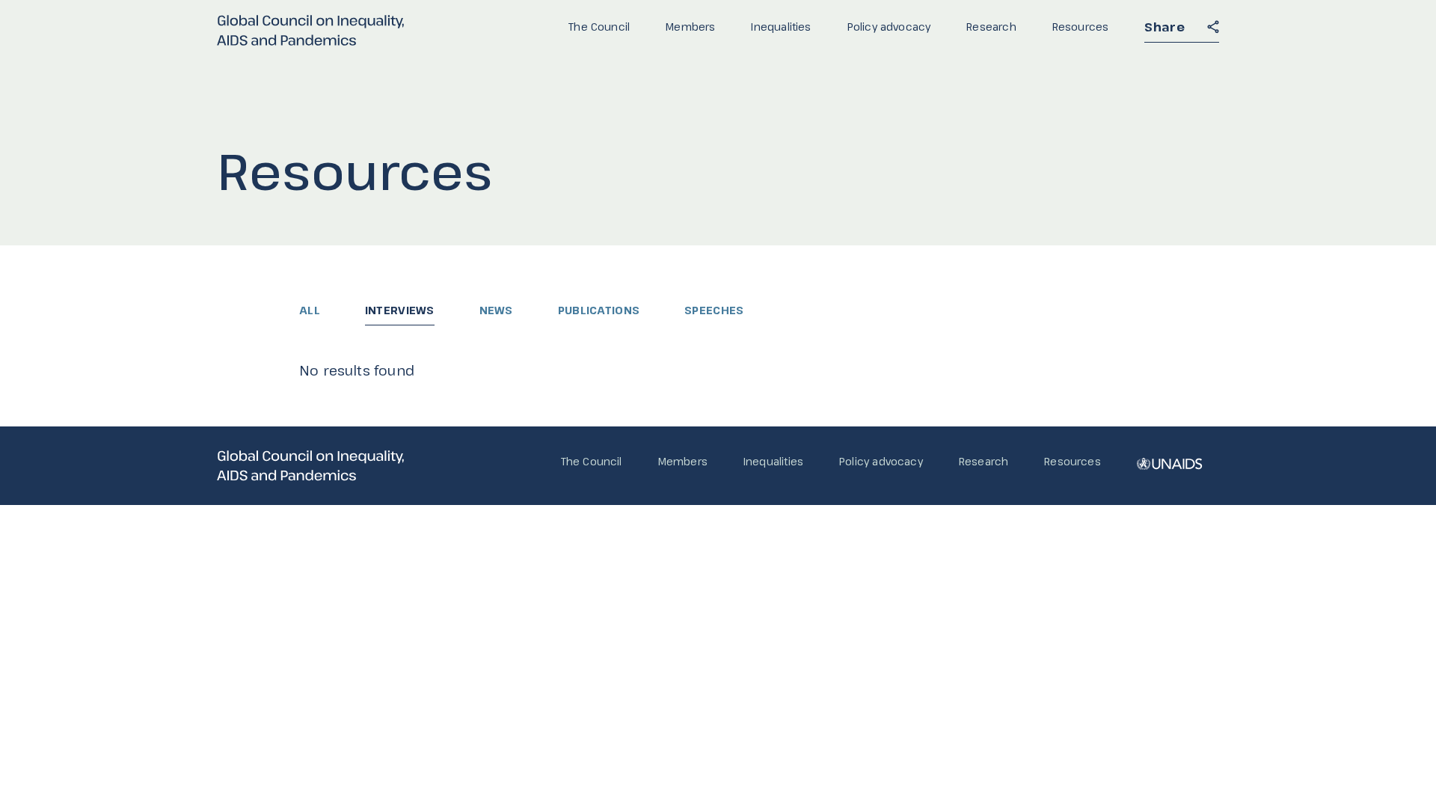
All (309, 310)
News (496, 310)
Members (690, 26)
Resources (1080, 26)
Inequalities (781, 26)
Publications (598, 310)
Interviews (400, 310)
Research (991, 26)
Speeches (713, 310)
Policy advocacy (889, 26)
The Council (599, 26)
